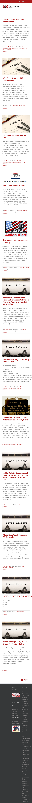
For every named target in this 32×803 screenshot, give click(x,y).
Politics (15, 48)
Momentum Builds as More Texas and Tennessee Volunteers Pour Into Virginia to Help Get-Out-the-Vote (15, 300)
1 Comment (18, 388)
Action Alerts (22, 267)
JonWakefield (7, 329)
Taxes (17, 162)
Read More (4, 51)
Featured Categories (17, 105)
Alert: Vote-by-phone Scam (13, 185)
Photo (12, 48)
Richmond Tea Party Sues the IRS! (14, 136)
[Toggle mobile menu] (29, 6)
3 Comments (19, 331)
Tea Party (9, 107)
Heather (5, 210)
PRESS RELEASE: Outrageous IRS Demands (14, 536)
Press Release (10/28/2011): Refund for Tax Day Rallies (14, 642)
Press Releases (21, 48)
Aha (5, 443)
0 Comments (8, 49)
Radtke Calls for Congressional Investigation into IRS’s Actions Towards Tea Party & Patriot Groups (15, 476)
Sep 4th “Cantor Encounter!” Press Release (14, 20)
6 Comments (10, 567)
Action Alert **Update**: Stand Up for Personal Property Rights (15, 418)
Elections (20, 210)
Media (9, 48)
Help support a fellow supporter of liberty (15, 241)
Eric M (5, 160)
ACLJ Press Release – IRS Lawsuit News (12, 79)
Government (5, 162)
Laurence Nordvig (8, 46)
